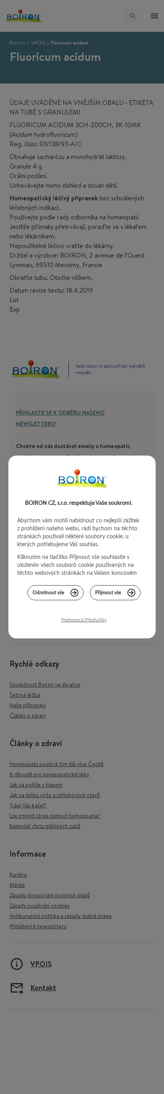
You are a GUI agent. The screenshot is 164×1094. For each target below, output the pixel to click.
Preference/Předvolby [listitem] (84, 619)
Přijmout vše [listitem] (108, 592)
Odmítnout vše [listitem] (48, 592)
